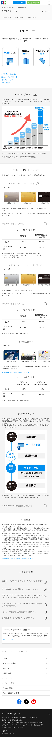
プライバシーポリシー (8, 725)
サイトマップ (6, 717)
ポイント (11, 7)
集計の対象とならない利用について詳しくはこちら (18, 558)
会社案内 (33, 717)
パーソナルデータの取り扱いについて (30, 725)
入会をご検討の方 (33, 3)
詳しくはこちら (8, 639)
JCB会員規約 (24, 717)
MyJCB (18, 3)
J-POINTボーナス (22, 7)
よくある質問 (5, 83)
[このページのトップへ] (48, 714)
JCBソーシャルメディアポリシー (12, 727)
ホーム (4, 7)
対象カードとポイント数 (9, 77)
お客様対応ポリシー (36, 722)
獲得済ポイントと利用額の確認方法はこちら (16, 373)
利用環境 (15, 717)
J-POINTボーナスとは (8, 74)
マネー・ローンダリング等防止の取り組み (14, 722)
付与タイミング (6, 80)
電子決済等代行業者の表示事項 (11, 720)
